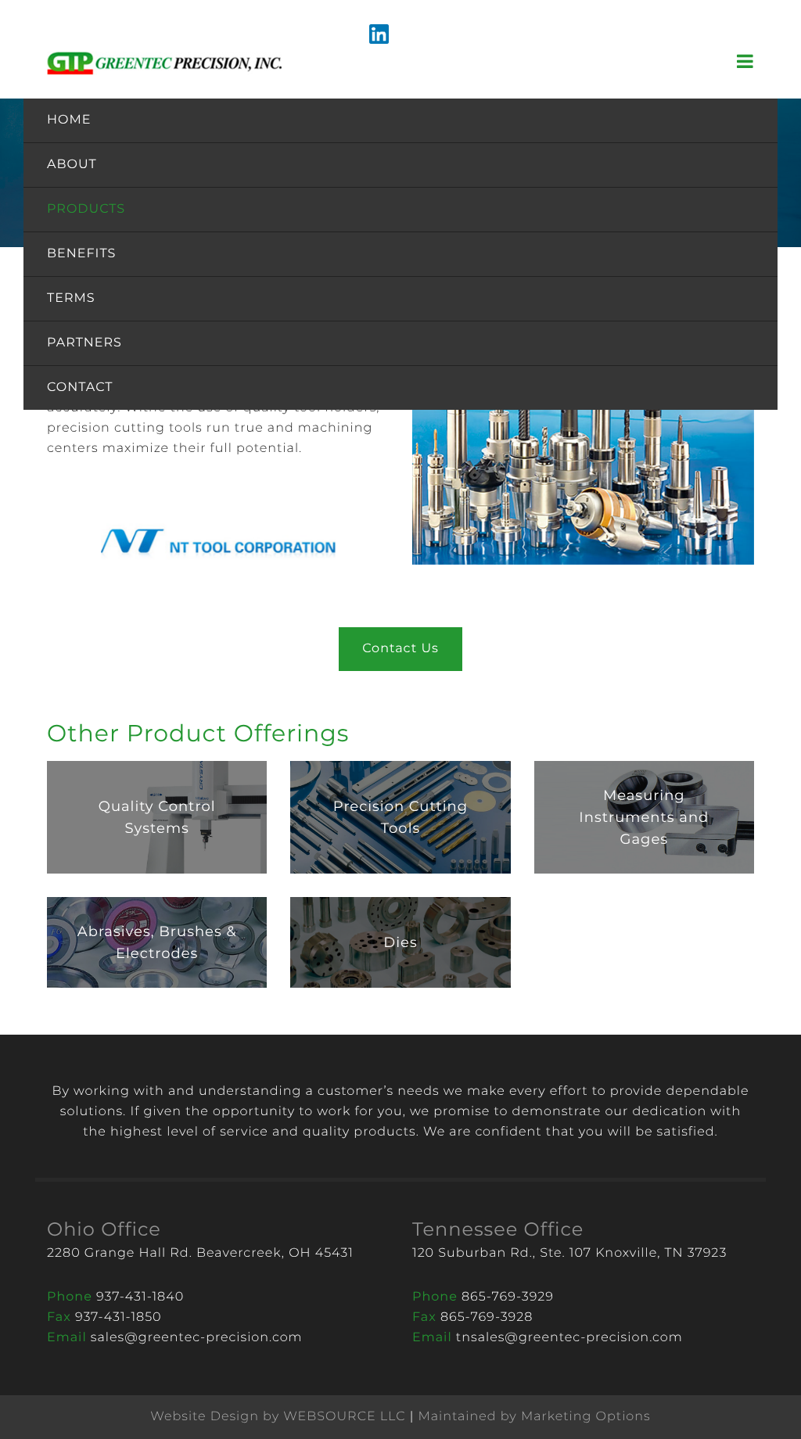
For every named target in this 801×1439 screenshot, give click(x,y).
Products (86, 209)
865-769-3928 (486, 1317)
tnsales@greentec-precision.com (569, 1337)
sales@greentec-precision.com (197, 1337)
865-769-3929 (508, 1297)
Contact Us (400, 648)
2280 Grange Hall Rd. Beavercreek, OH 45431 (200, 1253)
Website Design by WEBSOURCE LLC (277, 1416)
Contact (80, 387)
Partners (84, 343)
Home (69, 120)
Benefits (81, 253)
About (72, 164)
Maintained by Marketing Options (534, 1416)
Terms (71, 298)
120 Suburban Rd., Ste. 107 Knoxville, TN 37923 (569, 1253)
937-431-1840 (140, 1297)
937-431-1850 (118, 1317)
